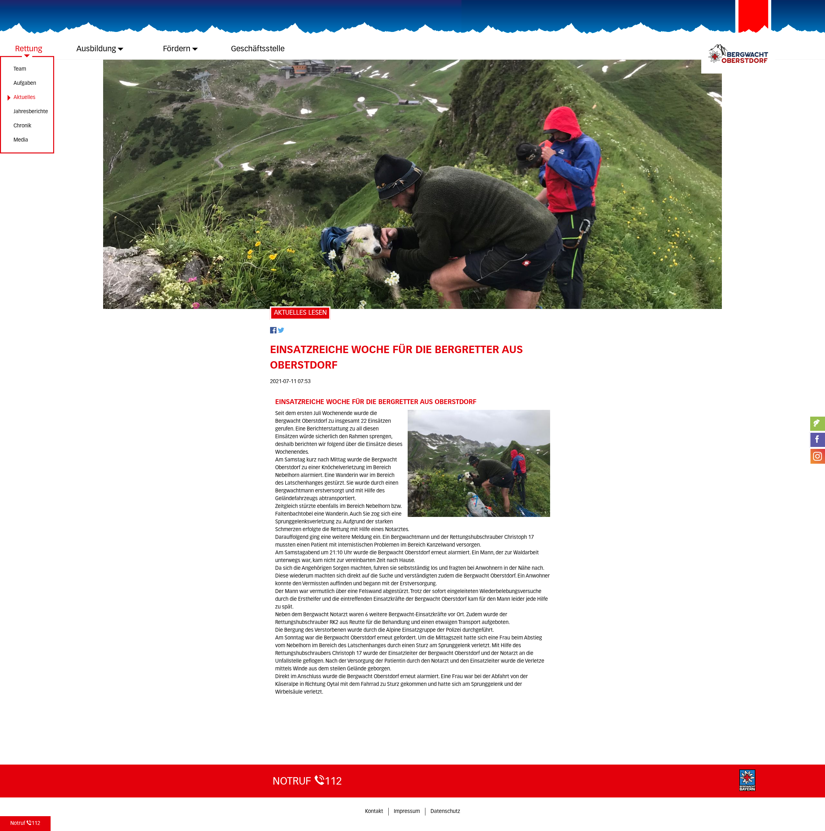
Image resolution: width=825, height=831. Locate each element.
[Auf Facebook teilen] (273, 332)
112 (25, 823)
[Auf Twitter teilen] (281, 332)
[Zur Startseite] (738, 64)
